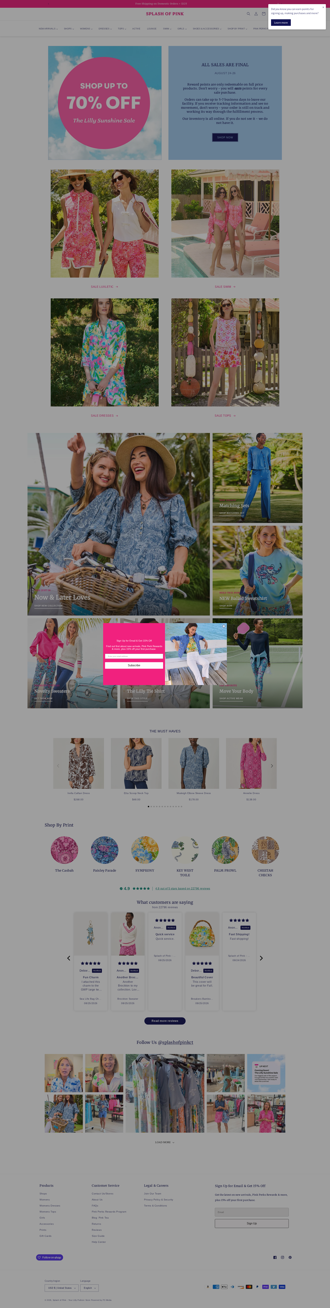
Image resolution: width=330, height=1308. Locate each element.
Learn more (281, 22)
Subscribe (134, 665)
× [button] (323, 7)
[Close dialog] (224, 626)
